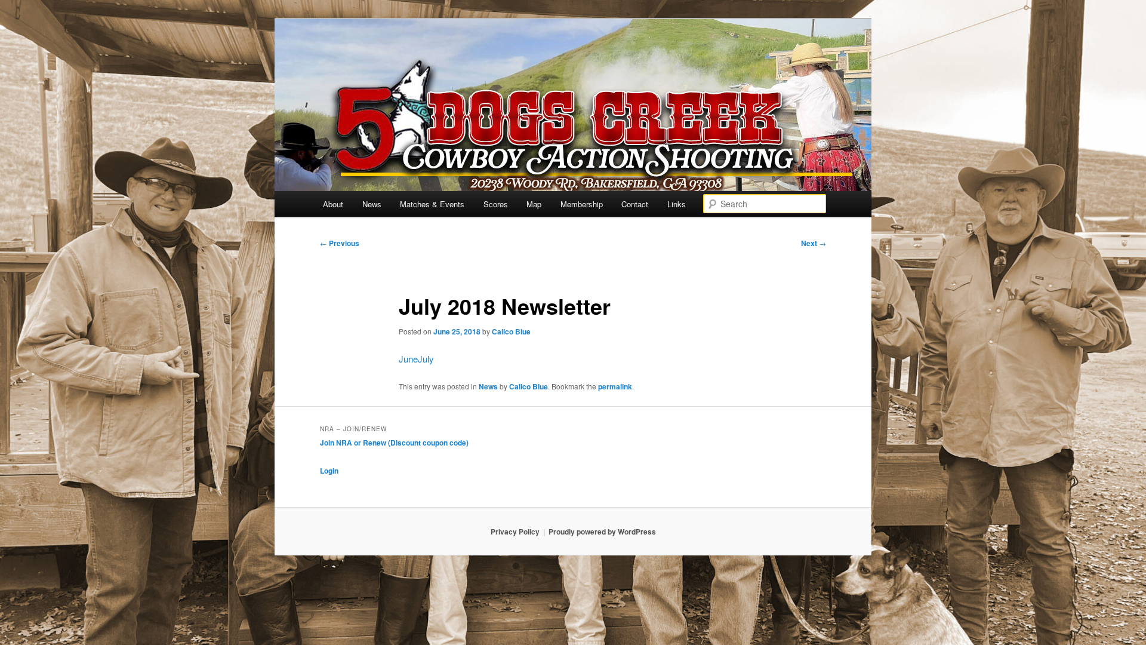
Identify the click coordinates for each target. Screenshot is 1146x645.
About (333, 204)
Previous (339, 243)
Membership (581, 204)
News (371, 204)
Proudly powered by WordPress (602, 531)
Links (676, 204)
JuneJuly (416, 358)
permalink (615, 386)
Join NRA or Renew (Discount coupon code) (394, 442)
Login (329, 470)
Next (813, 243)
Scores (495, 204)
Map (533, 204)
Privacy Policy (515, 531)
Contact (634, 204)
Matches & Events (432, 204)
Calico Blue (511, 331)
